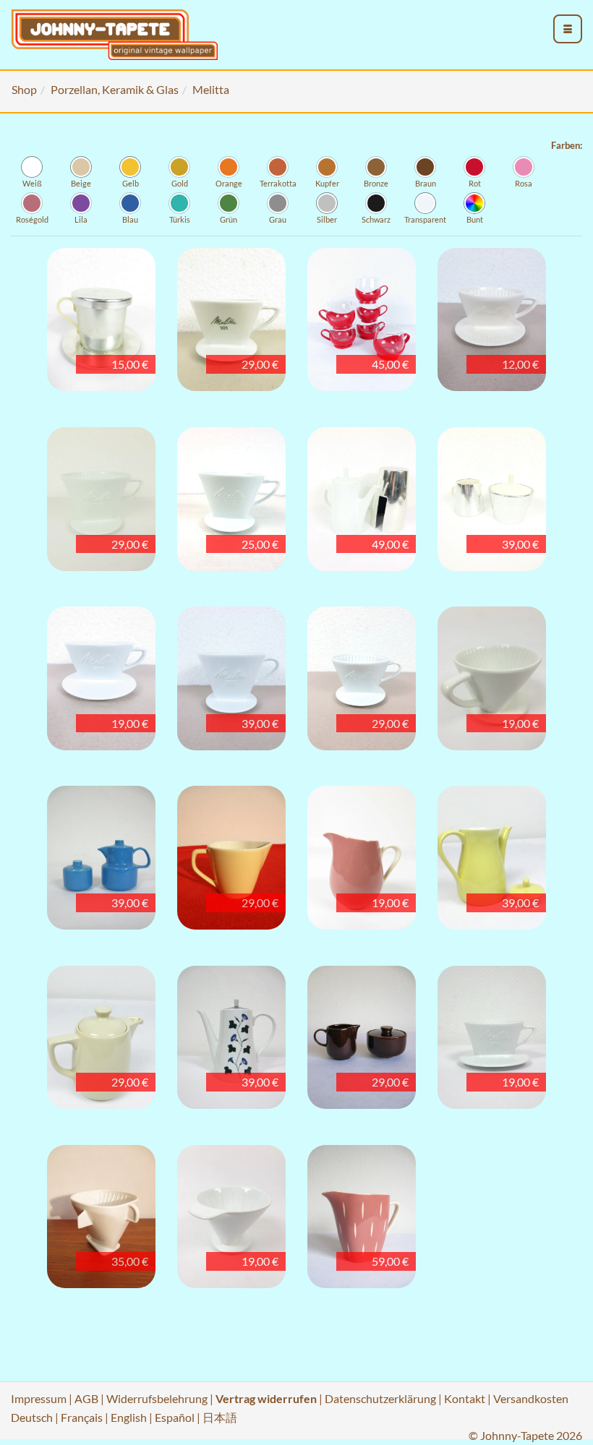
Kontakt (464, 1398)
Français (82, 1417)
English (129, 1417)
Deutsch (32, 1417)
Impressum (39, 1398)
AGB (86, 1398)
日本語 (219, 1417)
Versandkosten (530, 1398)
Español (175, 1417)
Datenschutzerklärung (380, 1398)
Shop (24, 89)
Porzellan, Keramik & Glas (115, 89)
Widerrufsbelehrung (157, 1398)
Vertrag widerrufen (266, 1398)
